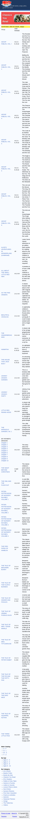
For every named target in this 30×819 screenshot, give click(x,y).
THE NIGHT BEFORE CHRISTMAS (5, 470)
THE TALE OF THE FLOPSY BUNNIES (5, 585)
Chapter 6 (4, 453)
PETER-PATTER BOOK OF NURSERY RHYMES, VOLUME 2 (6, 508)
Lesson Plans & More (10, 787)
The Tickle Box (8, 803)
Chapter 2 (4, 445)
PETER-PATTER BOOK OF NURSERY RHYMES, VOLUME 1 (6, 495)
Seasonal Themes (9, 799)
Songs (5, 801)
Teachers (3, 816)
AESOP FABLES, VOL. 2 (6, 67)
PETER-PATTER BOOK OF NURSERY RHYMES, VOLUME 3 (6, 521)
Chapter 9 (4, 459)
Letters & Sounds (8, 785)
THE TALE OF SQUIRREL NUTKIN (5, 715)
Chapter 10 (4, 460)
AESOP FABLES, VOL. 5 (6, 141)
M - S (5, 752)
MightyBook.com (6, 4)
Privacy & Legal (5, 813)
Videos (5, 805)
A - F (4, 748)
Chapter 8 (4, 457)
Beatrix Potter (7, 773)
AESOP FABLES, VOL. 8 (6, 223)
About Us (14, 813)
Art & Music (7, 771)
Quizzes (6, 797)
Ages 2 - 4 (6, 760)
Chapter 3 (4, 447)
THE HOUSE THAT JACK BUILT (5, 361)
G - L (5, 750)
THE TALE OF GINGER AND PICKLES (5, 600)
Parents (14, 816)
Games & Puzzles (9, 783)
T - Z (4, 754)
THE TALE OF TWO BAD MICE (5, 695)
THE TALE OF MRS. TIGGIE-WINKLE (6, 626)
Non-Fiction (7, 789)
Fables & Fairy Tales (9, 781)
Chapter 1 (4, 443)
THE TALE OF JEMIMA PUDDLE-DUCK (6, 613)
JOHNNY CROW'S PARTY (4, 394)
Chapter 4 (4, 449)
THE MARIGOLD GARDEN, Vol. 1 (6, 429)
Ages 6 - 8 (6, 764)
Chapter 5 (4, 451)
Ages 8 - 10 (7, 766)
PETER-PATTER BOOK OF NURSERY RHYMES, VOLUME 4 (6, 532)
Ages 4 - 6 (6, 762)
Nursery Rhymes (8, 791)
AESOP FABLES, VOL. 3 (6, 92)
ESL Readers (7, 779)
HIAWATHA (5, 349)
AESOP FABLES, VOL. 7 (6, 196)
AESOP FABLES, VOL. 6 (6, 169)
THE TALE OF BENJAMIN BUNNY (5, 567)
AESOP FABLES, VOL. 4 (6, 116)
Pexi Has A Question (10, 793)
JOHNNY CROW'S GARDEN (4, 378)
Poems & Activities (9, 795)
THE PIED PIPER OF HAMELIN (4, 548)
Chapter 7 (4, 455)
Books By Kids (8, 775)
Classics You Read (9, 777)
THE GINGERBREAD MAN (6, 335)
